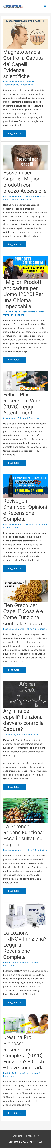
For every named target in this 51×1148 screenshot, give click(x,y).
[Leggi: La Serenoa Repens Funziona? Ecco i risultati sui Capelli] (25, 810)
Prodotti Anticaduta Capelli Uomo (20, 962)
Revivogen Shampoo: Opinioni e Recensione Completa (25, 510)
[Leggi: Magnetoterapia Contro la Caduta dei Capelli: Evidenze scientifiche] (25, 34)
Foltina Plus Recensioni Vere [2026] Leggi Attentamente (21, 403)
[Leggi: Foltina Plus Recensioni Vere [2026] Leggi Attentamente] (25, 381)
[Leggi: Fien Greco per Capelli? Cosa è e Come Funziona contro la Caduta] (25, 591)
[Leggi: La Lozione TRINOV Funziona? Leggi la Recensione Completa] (25, 916)
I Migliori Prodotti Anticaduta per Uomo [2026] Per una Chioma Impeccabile (23, 294)
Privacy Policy (32, 1136)
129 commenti (10, 312)
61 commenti (9, 418)
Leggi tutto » (16, 134)
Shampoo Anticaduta (36, 524)
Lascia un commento (13, 81)
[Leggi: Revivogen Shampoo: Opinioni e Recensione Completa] (25, 486)
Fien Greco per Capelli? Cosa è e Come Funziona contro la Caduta (23, 614)
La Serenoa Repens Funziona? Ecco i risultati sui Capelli (24, 835)
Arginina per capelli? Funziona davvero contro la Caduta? (23, 720)
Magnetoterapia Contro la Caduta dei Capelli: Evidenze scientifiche (23, 64)
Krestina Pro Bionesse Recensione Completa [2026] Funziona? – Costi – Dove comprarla (23, 1052)
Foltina (21, 418)
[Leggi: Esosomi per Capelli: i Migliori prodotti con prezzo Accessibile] (25, 157)
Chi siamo (17, 1136)
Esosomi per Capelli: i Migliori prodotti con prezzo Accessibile (25, 182)
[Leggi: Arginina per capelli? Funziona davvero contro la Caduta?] (25, 694)
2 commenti (9, 734)
